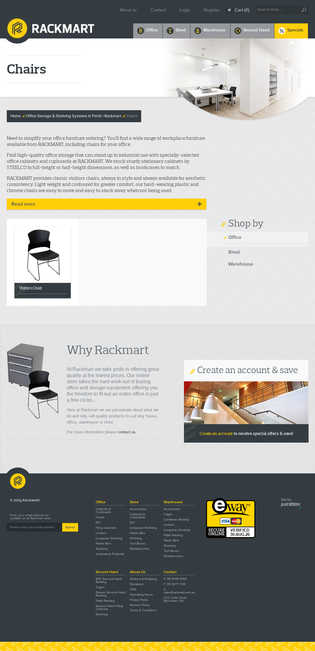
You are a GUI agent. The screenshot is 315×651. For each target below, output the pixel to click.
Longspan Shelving (109, 538)
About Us (138, 572)
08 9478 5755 (177, 579)
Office (152, 30)
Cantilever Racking (176, 519)
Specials (295, 30)
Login (185, 10)
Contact (158, 10)
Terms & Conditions (143, 610)
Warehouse (214, 30)
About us (128, 10)
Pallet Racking (173, 535)
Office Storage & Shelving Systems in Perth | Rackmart (73, 116)
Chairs (132, 116)
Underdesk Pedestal (110, 554)
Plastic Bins (103, 543)
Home (15, 116)
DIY (98, 522)
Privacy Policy (139, 599)
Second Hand (256, 30)
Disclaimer (137, 584)
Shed (180, 30)
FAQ (133, 589)
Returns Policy (140, 605)
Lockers (101, 533)
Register (212, 10)
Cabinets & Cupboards (103, 511)
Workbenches (139, 548)
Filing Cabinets (106, 527)
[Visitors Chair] (42, 255)
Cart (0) (242, 10)
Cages (168, 514)
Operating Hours (141, 594)
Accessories (138, 509)
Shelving (102, 548)
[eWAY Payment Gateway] (230, 537)
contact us (126, 432)
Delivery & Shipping (143, 579)
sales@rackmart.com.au (179, 592)
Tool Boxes (137, 543)
